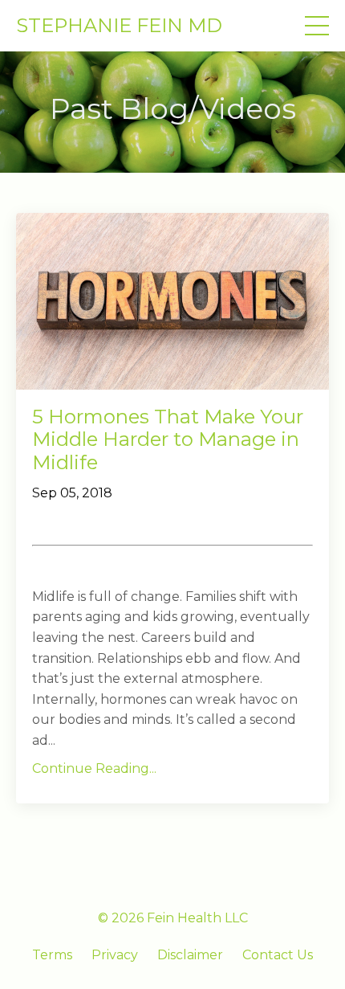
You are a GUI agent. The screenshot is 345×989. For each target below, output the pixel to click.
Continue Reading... (94, 768)
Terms (52, 954)
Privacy (114, 954)
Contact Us (277, 954)
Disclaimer (190, 954)
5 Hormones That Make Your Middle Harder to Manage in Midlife (167, 440)
